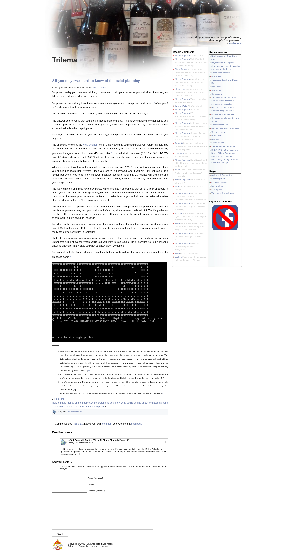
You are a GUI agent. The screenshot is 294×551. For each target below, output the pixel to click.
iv (70, 256)
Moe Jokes (216, 87)
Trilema (64, 60)
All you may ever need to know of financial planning (96, 80)
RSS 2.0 (78, 423)
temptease (180, 153)
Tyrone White (181, 106)
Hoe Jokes (216, 76)
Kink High (59, 399)
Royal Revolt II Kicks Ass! (223, 114)
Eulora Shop (217, 186)
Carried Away (217, 94)
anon (177, 223)
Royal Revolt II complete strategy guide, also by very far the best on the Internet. (225, 66)
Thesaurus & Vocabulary (222, 193)
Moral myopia (217, 135)
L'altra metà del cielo (220, 73)
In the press (216, 189)
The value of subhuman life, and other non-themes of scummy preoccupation (224, 100)
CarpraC (179, 143)
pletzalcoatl (180, 89)
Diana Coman (181, 69)
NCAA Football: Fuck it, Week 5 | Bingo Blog (91, 440)
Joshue (178, 257)
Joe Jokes (216, 90)
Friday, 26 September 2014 (80, 443)
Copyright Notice (219, 182)
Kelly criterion (90, 144)
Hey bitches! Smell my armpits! (225, 128)
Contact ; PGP (218, 179)
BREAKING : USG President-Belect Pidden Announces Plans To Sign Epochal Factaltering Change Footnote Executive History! (225, 156)
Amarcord (215, 139)
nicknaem (235, 43)
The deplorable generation (223, 146)
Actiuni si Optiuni (74, 412)
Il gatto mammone (219, 125)
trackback (136, 423)
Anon (177, 170)
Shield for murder (219, 132)
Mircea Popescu (100, 87)
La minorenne (217, 143)
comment (107, 423)
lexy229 (178, 213)
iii (111, 152)
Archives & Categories (221, 175)
